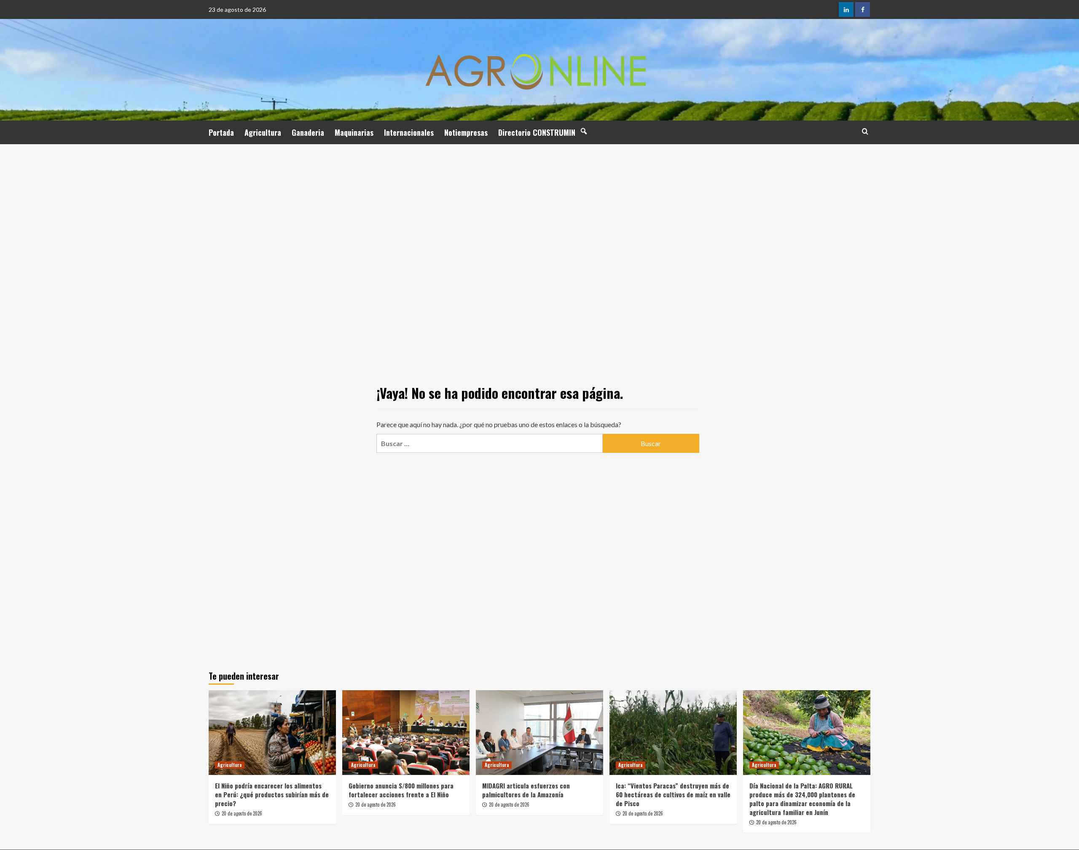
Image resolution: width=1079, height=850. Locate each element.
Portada (221, 132)
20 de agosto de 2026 (242, 813)
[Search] (865, 131)
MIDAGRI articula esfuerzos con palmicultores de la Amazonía (526, 790)
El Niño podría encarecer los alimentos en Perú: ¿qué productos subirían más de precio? (272, 794)
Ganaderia (308, 132)
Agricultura (262, 132)
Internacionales (409, 132)
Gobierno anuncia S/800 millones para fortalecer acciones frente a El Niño (401, 790)
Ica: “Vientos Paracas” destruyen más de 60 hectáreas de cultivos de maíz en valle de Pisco (673, 794)
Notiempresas (466, 132)
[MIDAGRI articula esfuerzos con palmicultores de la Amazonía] (539, 732)
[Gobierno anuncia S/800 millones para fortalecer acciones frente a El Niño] (406, 732)
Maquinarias (354, 132)
